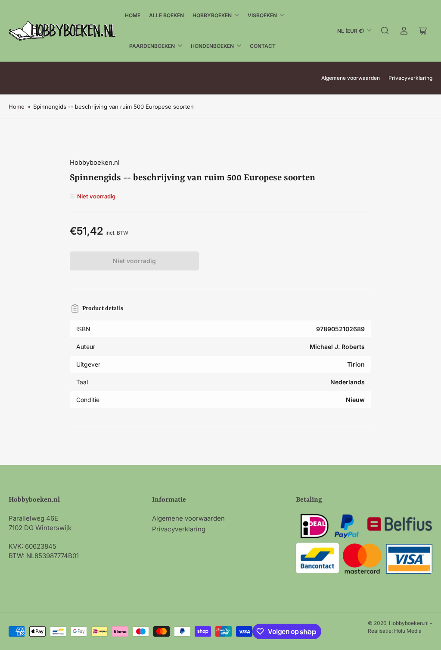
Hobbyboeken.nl (95, 162)
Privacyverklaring (410, 78)
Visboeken (262, 15)
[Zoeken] (385, 30)
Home (132, 15)
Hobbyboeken (212, 15)
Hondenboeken (212, 46)
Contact (263, 46)
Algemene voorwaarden (350, 78)
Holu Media (408, 631)
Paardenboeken (152, 46)
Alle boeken (166, 15)
